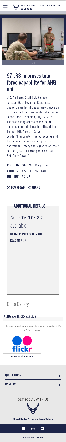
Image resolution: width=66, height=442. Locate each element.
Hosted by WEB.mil (33, 437)
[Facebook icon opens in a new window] (23, 428)
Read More (17, 240)
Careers (10, 384)
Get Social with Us (33, 399)
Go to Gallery (18, 303)
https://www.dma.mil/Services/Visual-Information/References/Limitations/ (30, 288)
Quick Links (13, 374)
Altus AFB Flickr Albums (22, 356)
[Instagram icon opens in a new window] (33, 428)
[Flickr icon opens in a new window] (42, 428)
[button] (5, 7)
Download (17, 187)
